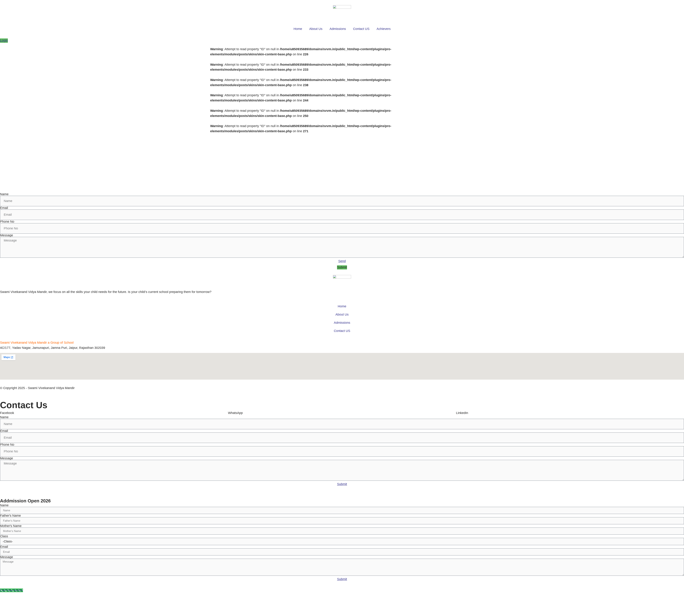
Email (4, 207)
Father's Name (10, 515)
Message (6, 235)
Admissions (338, 29)
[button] (342, 267)
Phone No (7, 221)
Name (4, 194)
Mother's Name (11, 526)
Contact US (361, 29)
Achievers (384, 29)
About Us (315, 29)
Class (4, 536)
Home (298, 29)
